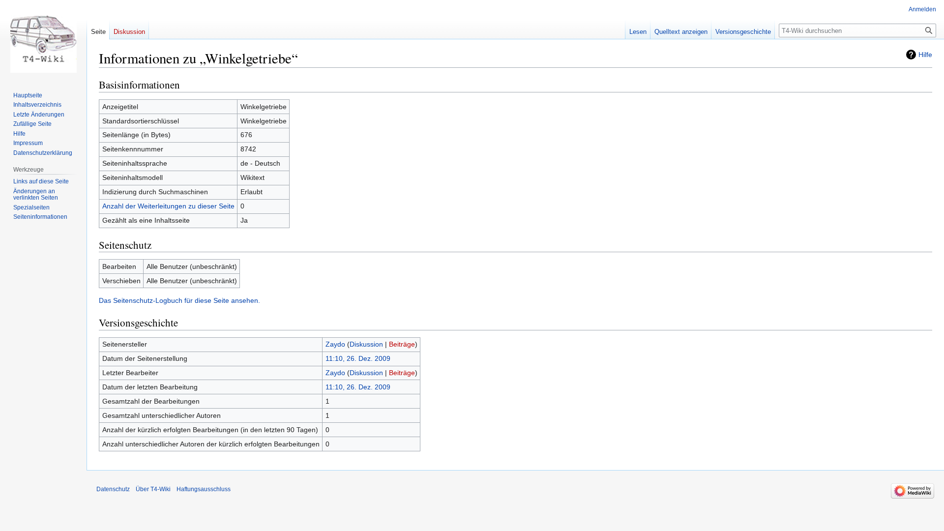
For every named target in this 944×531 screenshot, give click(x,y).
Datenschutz (113, 489)
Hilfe (925, 55)
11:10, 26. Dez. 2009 (357, 358)
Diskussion (366, 344)
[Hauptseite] (43, 39)
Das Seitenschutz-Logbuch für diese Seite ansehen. (179, 300)
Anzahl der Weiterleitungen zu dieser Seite (168, 206)
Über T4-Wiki (153, 489)
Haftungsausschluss (204, 489)
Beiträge (402, 344)
